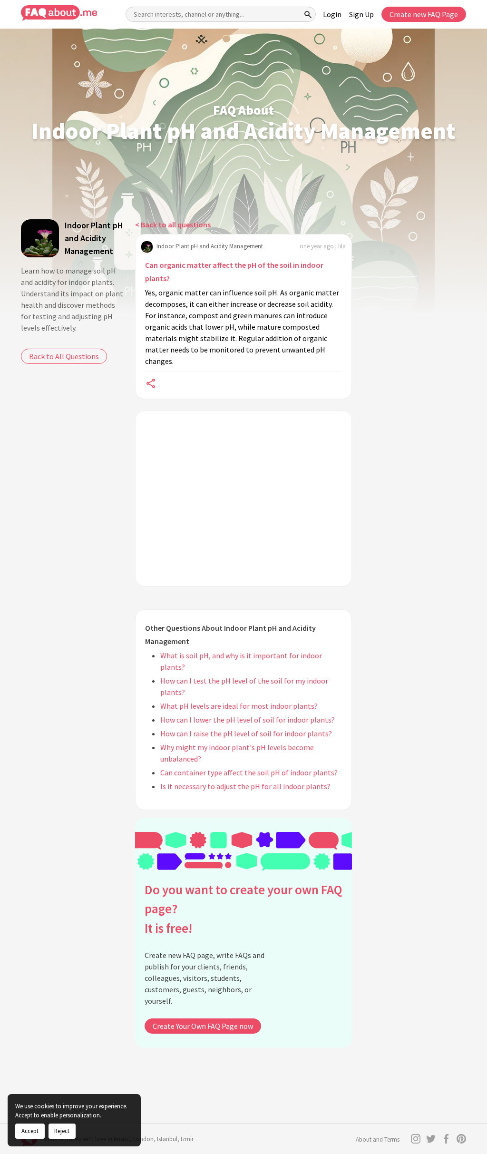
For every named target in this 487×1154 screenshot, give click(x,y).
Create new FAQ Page (424, 14)
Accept (30, 1130)
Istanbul (167, 1139)
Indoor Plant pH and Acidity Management (94, 238)
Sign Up (361, 14)
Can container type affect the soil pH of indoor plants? (249, 772)
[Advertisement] (243, 498)
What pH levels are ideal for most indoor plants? (239, 706)
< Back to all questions (173, 224)
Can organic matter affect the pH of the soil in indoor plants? (234, 271)
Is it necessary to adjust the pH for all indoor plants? (245, 786)
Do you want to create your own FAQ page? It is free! (243, 908)
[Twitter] (431, 1139)
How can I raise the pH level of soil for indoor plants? (246, 733)
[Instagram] (415, 1139)
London (143, 1139)
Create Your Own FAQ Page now (203, 1026)
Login (332, 14)
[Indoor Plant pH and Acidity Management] (40, 238)
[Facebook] (446, 1139)
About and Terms (377, 1139)
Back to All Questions (64, 356)
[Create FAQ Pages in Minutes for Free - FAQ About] (59, 13)
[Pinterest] (461, 1139)
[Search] (308, 14)
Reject (61, 1130)
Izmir (187, 1139)
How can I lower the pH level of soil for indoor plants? (247, 719)
